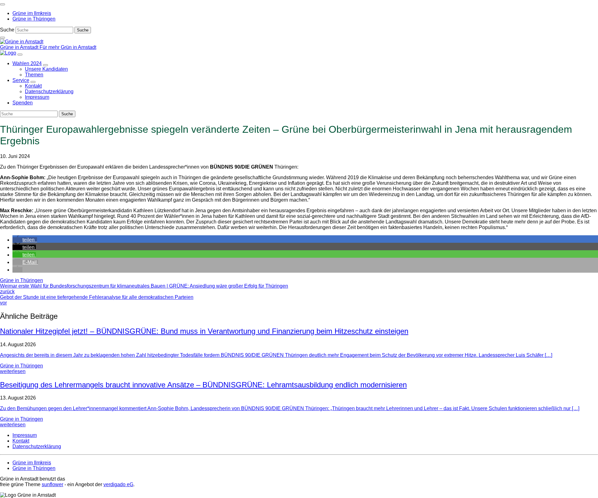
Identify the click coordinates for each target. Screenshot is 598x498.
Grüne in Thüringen (21, 280)
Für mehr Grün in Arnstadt (68, 47)
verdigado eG (118, 484)
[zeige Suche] (2, 38)
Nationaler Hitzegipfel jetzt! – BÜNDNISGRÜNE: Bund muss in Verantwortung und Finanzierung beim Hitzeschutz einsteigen (204, 331)
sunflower (52, 484)
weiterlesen (13, 371)
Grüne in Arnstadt (20, 47)
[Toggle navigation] (2, 4)
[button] (24, 239)
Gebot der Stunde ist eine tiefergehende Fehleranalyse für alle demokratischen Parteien (96, 299)
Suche (7, 29)
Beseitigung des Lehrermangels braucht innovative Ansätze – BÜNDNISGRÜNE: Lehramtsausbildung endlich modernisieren (203, 385)
